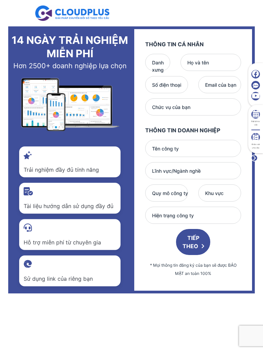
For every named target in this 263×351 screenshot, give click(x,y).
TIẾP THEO (191, 242)
